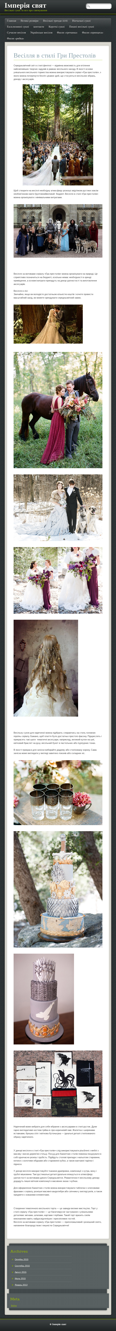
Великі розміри (30, 21)
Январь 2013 (21, 1285)
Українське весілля (41, 32)
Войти (14, 1305)
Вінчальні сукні (81, 21)
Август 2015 (20, 1272)
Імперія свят (25, 6)
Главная (11, 21)
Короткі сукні (57, 26)
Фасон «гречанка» (67, 32)
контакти (39, 26)
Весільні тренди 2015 (55, 21)
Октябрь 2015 (21, 1259)
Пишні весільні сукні (81, 26)
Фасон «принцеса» (92, 32)
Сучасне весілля (16, 32)
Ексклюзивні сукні (18, 26)
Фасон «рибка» (15, 38)
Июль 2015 (20, 1278)
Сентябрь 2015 (22, 1266)
